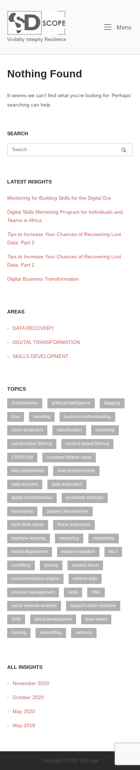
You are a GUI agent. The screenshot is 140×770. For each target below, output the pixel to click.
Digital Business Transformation (43, 279)
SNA (96, 592)
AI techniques (24, 403)
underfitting (51, 632)
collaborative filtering (31, 443)
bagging (112, 403)
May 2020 (24, 711)
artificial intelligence (71, 403)
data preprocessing (76, 470)
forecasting (22, 511)
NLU (113, 551)
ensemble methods (84, 497)
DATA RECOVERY (33, 328)
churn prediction (27, 430)
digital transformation (31, 497)
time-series (96, 619)
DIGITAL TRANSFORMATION (46, 342)
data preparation (27, 470)
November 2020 (31, 683)
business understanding (87, 417)
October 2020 (28, 697)
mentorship (104, 538)
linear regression (73, 524)
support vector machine (93, 605)
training (18, 632)
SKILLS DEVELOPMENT (41, 356)
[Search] (124, 150)
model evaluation (78, 551)
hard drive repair (27, 524)
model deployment (29, 551)
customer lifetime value (69, 457)
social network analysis (34, 605)
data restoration (67, 484)
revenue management (33, 592)
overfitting (21, 565)
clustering (105, 430)
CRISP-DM (22, 457)
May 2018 (24, 725)
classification (69, 430)
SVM (16, 619)
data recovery (24, 484)
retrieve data (85, 578)
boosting (41, 417)
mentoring (69, 538)
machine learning (28, 538)
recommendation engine (35, 578)
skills (73, 592)
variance (83, 632)
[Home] (36, 22)
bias (15, 417)
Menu (123, 27)
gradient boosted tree (67, 511)
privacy (51, 565)
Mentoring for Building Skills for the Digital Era (59, 198)
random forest (85, 565)
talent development (53, 619)
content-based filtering (87, 443)
